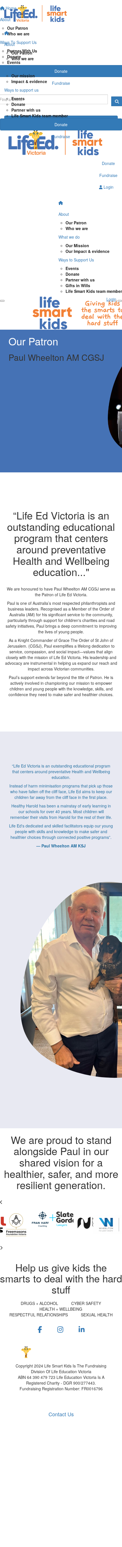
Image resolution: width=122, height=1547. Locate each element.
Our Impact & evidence (88, 251)
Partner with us (26, 110)
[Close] (119, 301)
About (9, 44)
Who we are (22, 58)
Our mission (23, 75)
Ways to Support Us (76, 260)
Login (107, 187)
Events (18, 98)
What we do (15, 67)
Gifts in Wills (78, 285)
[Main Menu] (2, 301)
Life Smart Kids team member (39, 115)
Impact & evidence (29, 81)
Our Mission (77, 245)
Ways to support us (21, 90)
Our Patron (21, 53)
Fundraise (61, 136)
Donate (18, 104)
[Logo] (61, 13)
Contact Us (61, 1414)
